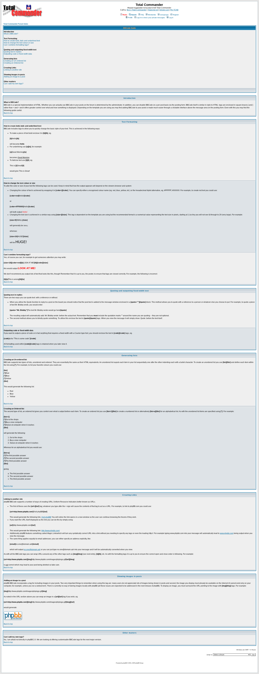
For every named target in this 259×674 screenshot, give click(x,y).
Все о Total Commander (136, 10)
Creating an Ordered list (13, 63)
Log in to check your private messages (151, 17)
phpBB (125, 663)
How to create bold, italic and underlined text (22, 41)
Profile (130, 17)
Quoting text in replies (12, 52)
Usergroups (164, 15)
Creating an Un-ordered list (15, 61)
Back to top (8, 113)
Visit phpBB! (46, 517)
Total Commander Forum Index (15, 24)
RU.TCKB (174, 10)
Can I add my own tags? (13, 84)
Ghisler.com (164, 10)
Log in (171, 17)
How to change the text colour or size (19, 43)
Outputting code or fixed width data (18, 54)
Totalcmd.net (153, 10)
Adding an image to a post (14, 77)
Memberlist (152, 15)
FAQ (142, 15)
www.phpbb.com (226, 533)
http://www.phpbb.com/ (50, 531)
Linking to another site (13, 70)
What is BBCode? (11, 34)
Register (176, 15)
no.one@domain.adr (32, 549)
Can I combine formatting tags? (16, 45)
